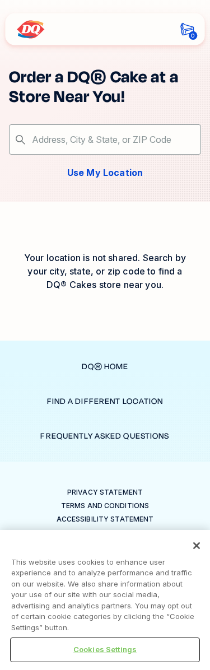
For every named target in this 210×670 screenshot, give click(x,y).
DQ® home (105, 367)
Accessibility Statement (105, 519)
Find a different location (105, 401)
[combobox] (105, 139)
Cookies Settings (105, 649)
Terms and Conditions (105, 505)
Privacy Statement (105, 492)
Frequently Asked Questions (104, 436)
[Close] (196, 545)
